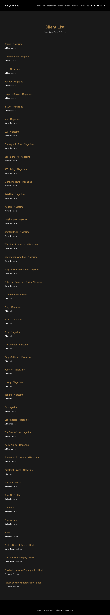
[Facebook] (91, 6)
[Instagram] (88, 6)
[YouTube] (98, 6)
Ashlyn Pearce (12, 5)
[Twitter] (95, 6)
